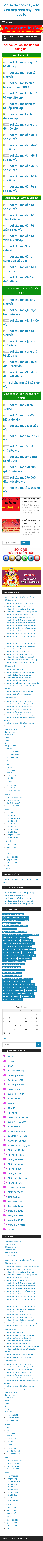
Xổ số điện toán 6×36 (14, 791)
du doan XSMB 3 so (9, 929)
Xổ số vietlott (14, 1089)
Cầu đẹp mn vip (10, 698)
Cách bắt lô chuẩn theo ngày (13, 914)
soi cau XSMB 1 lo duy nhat (12, 973)
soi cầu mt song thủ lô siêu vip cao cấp (20, 691)
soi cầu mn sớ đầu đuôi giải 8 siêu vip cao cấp (23, 715)
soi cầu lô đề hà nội (10, 984)
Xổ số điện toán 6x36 (18, 1117)
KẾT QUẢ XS (9, 735)
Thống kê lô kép (12, 826)
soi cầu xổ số (31, 987)
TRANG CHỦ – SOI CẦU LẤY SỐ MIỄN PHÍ (20, 597)
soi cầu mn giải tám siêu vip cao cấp (19, 709)
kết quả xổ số (8, 940)
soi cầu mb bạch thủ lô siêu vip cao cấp (20, 614)
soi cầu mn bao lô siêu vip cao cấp (19, 701)
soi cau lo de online (10, 955)
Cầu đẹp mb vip (10, 600)
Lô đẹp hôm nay (27, 940)
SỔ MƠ (11, 1229)
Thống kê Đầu (11, 824)
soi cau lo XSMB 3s (25, 958)
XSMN (11, 1061)
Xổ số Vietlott (11, 775)
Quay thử (8, 853)
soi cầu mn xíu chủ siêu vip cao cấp (19, 726)
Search (25, 543)
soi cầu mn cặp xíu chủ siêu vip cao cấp (20, 704)
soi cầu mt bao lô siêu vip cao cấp (18, 670)
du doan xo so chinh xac (12, 923)
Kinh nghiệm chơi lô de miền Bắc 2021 (16, 938)
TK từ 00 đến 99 (12, 813)
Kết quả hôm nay (11, 746)
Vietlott (7, 761)
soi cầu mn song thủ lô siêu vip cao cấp (20, 723)
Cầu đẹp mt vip (27, 513)
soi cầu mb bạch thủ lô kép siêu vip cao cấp (22, 612)
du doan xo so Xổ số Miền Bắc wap (15, 926)
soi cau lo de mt (28, 952)
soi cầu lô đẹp (27, 979)
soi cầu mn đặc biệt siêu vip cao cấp (19, 707)
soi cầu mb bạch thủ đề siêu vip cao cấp (20, 609)
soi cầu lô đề (7, 982)
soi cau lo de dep (9, 949)
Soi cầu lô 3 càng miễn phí (12, 976)
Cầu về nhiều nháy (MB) (15, 798)
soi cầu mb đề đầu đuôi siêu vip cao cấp (21, 646)
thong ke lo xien (9, 993)
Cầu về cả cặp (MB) (13, 800)
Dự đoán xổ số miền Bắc (29, 935)
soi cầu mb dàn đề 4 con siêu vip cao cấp (21, 620)
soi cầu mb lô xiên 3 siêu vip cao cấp (19, 651)
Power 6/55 (11, 770)
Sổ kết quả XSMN (13, 755)
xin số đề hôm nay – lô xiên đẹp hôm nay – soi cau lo (21, 10)
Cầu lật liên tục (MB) (13, 803)
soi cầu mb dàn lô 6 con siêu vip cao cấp (21, 636)
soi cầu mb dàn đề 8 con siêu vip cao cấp (21, 625)
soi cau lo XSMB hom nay (11, 967)
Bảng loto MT (11, 850)
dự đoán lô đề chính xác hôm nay (15, 932)
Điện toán (8, 782)
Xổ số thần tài (11, 785)
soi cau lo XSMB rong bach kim (14, 970)
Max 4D (9, 764)
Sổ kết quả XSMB (13, 752)
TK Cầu (7, 794)
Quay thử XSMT (12, 862)
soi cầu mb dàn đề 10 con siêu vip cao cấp (21, 628)
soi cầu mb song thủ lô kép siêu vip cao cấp (22, 660)
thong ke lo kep (30, 990)
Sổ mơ (7, 869)
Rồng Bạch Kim (8, 946)
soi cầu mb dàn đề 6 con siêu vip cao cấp (21, 623)
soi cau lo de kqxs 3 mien (11, 952)
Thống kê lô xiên (12, 829)
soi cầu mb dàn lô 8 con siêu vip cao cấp (21, 643)
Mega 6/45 (11, 773)
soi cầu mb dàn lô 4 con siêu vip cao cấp (21, 634)
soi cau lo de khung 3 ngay (26, 949)
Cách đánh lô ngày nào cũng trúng (15, 917)
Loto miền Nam (15, 1201)
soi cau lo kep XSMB (10, 958)
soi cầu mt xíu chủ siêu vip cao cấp (19, 694)
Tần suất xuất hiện (13, 837)
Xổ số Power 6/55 (16, 1098)
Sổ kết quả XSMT (12, 757)
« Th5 (4, 1039)
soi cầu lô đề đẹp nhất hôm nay (14, 987)
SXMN (7, 740)
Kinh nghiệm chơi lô (12, 729)
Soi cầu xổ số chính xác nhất (13, 990)
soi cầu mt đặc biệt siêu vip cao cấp (19, 675)
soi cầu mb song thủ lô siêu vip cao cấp (20, 662)
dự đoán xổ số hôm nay (11, 935)
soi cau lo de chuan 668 (23, 946)
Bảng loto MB (11, 844)
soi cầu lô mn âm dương (11, 979)
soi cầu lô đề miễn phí (26, 984)
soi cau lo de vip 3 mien (27, 955)
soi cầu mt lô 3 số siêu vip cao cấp (18, 680)
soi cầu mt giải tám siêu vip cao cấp (19, 678)
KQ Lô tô (8, 841)
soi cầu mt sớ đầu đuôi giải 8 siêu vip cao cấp (23, 683)
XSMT (10, 1066)
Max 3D (9, 767)
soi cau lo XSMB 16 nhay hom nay (14, 961)
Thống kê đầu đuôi (13, 835)
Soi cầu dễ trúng (10, 732)
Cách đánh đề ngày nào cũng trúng (15, 920)
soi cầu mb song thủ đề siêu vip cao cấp (21, 657)
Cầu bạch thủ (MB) (13, 806)
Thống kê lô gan (12, 832)
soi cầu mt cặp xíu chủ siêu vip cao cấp (20, 672)
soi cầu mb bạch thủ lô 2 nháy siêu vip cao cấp (23, 603)
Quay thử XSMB (12, 857)
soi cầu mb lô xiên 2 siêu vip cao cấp (19, 649)
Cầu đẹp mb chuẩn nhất (13, 640)
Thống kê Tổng (12, 816)
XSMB (11, 1056)
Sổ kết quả (8, 748)
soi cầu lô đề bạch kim (22, 982)
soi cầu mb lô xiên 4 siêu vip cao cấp (19, 654)
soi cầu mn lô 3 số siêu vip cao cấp (19, 712)
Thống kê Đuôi (12, 821)
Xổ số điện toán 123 (13, 788)
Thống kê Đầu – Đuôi (14, 818)
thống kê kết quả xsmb (25, 993)
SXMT (7, 743)
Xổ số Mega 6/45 (16, 1094)
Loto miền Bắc (14, 1196)
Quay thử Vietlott (13, 865)
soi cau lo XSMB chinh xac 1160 (13, 964)
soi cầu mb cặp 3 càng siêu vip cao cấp (20, 617)
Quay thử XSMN (12, 860)
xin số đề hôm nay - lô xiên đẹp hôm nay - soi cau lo (31, 507)
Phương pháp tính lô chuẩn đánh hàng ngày (18, 943)
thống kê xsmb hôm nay (11, 996)
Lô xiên (17, 940)
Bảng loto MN (11, 847)
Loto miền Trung (16, 1206)
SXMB (7, 737)
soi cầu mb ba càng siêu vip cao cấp (19, 606)
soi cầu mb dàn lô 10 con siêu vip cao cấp (21, 631)
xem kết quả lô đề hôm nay (12, 999)
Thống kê (10, 778)
